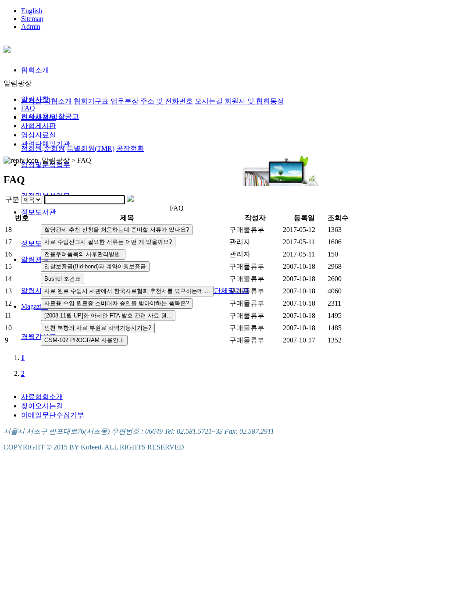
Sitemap (32, 18)
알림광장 (35, 259)
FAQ (28, 108)
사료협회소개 (42, 396)
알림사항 (35, 290)
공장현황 (130, 148)
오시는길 (209, 101)
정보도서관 (38, 212)
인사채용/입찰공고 (50, 116)
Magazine (34, 306)
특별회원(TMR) (90, 148)
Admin (30, 26)
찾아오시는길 (42, 406)
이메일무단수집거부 (52, 415)
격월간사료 (38, 336)
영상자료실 (38, 135)
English (31, 10)
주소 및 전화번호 (166, 101)
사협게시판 (38, 125)
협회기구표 (91, 101)
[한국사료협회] (7, 48)
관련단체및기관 (224, 290)
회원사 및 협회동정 (254, 101)
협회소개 (35, 70)
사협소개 (58, 101)
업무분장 (124, 101)
